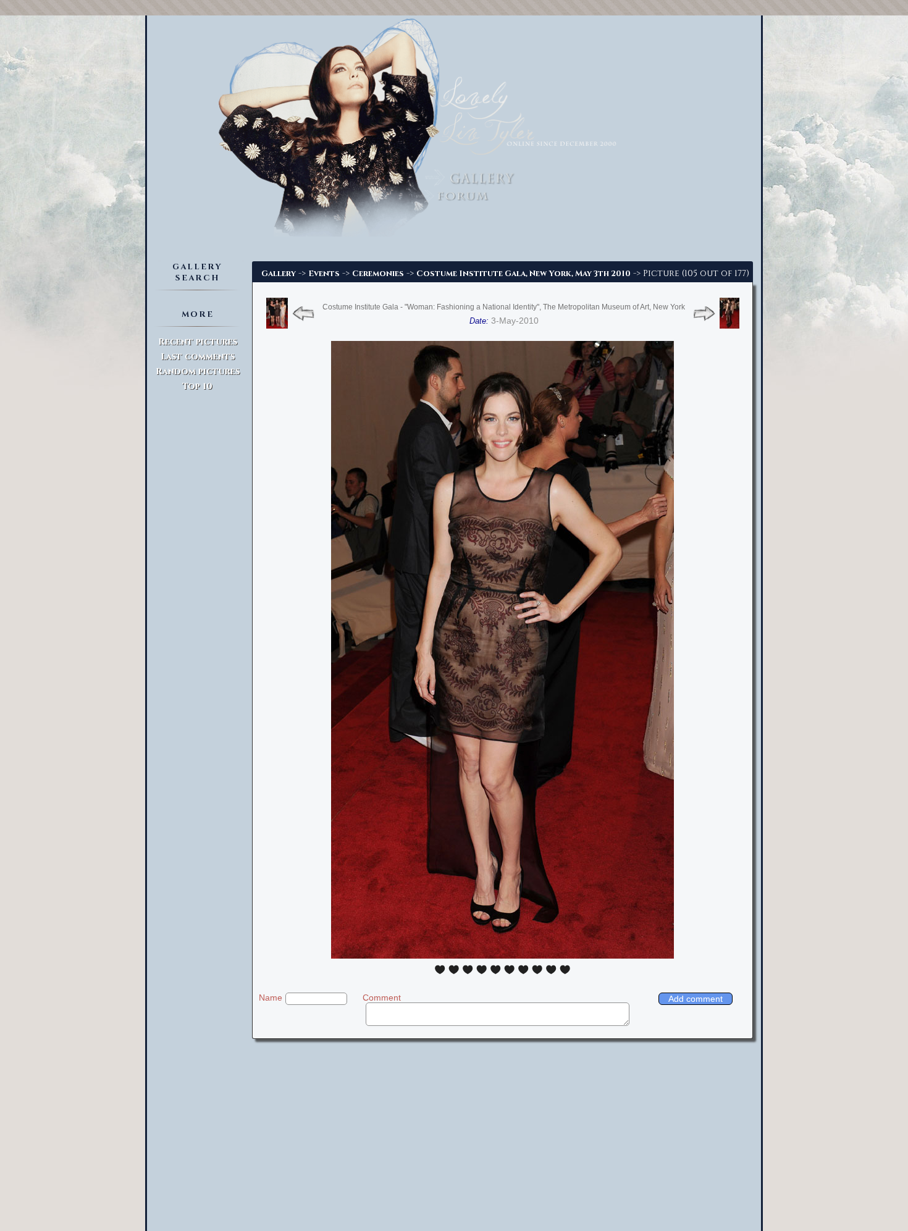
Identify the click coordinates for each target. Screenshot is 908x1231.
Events (324, 273)
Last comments (198, 357)
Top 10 (197, 386)
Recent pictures (197, 342)
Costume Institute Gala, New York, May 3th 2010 (523, 273)
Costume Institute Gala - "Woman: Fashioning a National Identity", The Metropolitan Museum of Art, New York (503, 307)
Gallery (278, 273)
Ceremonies (378, 273)
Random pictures (198, 371)
